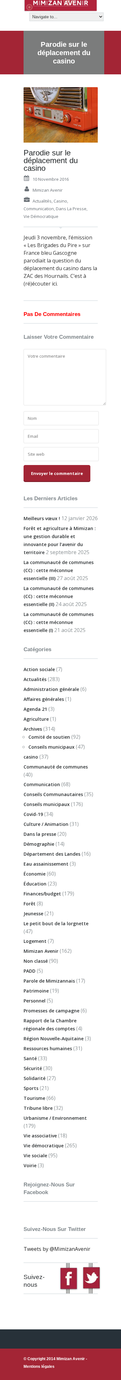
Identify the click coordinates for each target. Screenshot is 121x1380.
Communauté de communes (56, 767)
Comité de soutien (49, 737)
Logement (35, 941)
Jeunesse (33, 913)
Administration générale (51, 689)
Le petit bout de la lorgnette (56, 923)
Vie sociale (35, 1155)
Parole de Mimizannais (49, 981)
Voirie (30, 1165)
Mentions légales (39, 1366)
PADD (29, 971)
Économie (34, 874)
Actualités (42, 201)
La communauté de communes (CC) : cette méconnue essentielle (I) (59, 622)
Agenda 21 (35, 709)
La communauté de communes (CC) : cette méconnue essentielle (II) (59, 596)
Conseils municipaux (51, 747)
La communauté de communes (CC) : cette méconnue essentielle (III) (59, 570)
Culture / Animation (46, 824)
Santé (30, 1058)
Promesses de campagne (51, 1011)
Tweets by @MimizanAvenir (57, 1248)
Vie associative (40, 1136)
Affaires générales (44, 699)
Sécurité (33, 1068)
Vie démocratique (41, 216)
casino (60, 201)
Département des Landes (52, 854)
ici (54, 283)
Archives (33, 729)
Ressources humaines (48, 1048)
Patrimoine (36, 991)
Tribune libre (38, 1108)
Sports (31, 1088)
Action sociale (39, 669)
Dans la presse (71, 209)
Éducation (35, 884)
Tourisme (34, 1098)
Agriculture (36, 719)
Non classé (36, 961)
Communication (39, 209)
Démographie (39, 844)
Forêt (29, 904)
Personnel (34, 1001)
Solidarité (34, 1078)
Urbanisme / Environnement (55, 1118)
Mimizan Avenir (48, 190)
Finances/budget (42, 894)
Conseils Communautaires (53, 794)
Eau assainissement (46, 864)
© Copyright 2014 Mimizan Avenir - (55, 1363)
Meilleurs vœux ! (42, 518)
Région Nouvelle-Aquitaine (54, 1038)
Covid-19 (33, 814)
